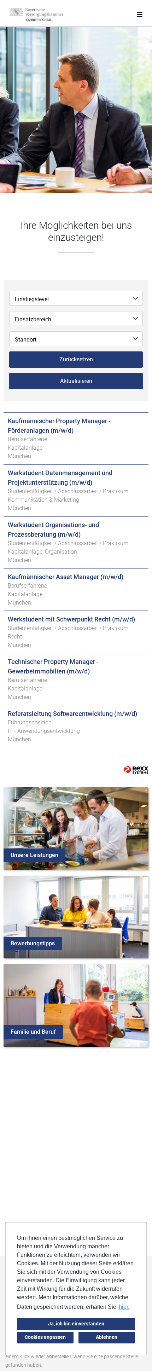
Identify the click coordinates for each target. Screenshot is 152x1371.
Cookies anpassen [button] (45, 1337)
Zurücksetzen (76, 359)
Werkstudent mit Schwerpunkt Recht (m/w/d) (71, 619)
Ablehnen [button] (106, 1337)
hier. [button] (124, 1307)
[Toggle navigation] (139, 13)
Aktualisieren (76, 381)
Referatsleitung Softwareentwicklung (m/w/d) (72, 713)
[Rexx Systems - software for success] (136, 770)
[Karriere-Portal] (36, 14)
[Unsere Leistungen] (76, 828)
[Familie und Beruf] (76, 1005)
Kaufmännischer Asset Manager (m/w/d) (65, 577)
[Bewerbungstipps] (76, 916)
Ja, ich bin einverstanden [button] (76, 1324)
